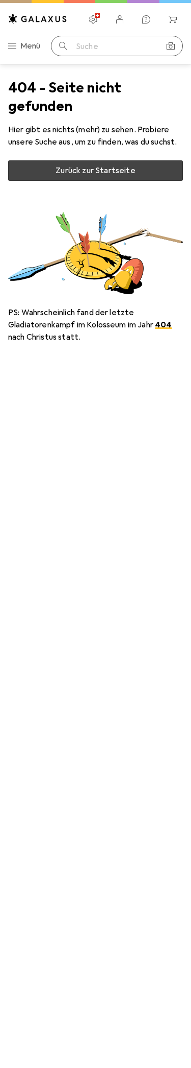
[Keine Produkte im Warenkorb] (173, 19)
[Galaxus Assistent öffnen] (146, 19)
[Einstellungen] (93, 19)
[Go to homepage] (38, 18)
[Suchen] (63, 46)
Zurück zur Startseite (95, 170)
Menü (30, 46)
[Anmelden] (120, 19)
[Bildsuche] (170, 46)
